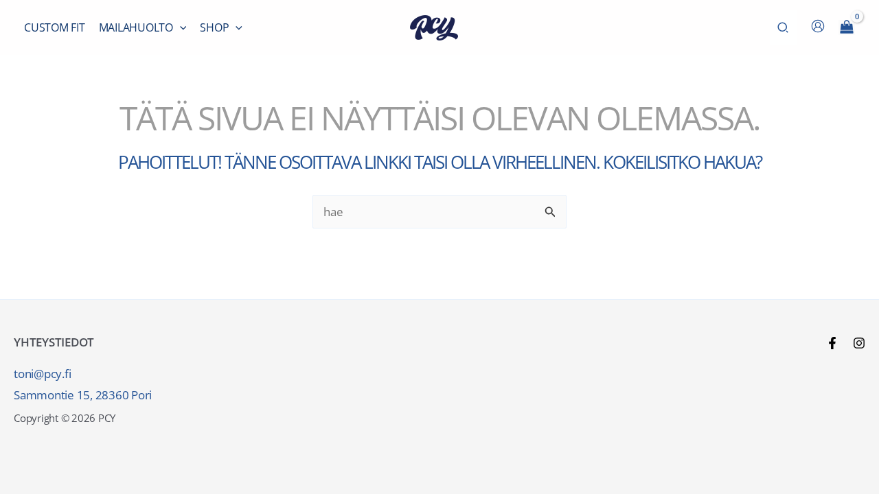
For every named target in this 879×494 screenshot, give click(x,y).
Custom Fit (54, 27)
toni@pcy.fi (42, 373)
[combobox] (439, 211)
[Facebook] (832, 343)
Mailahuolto (136, 27)
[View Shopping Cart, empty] (846, 28)
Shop (214, 27)
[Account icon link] (818, 26)
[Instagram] (859, 343)
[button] (180, 27)
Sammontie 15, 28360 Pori (83, 395)
